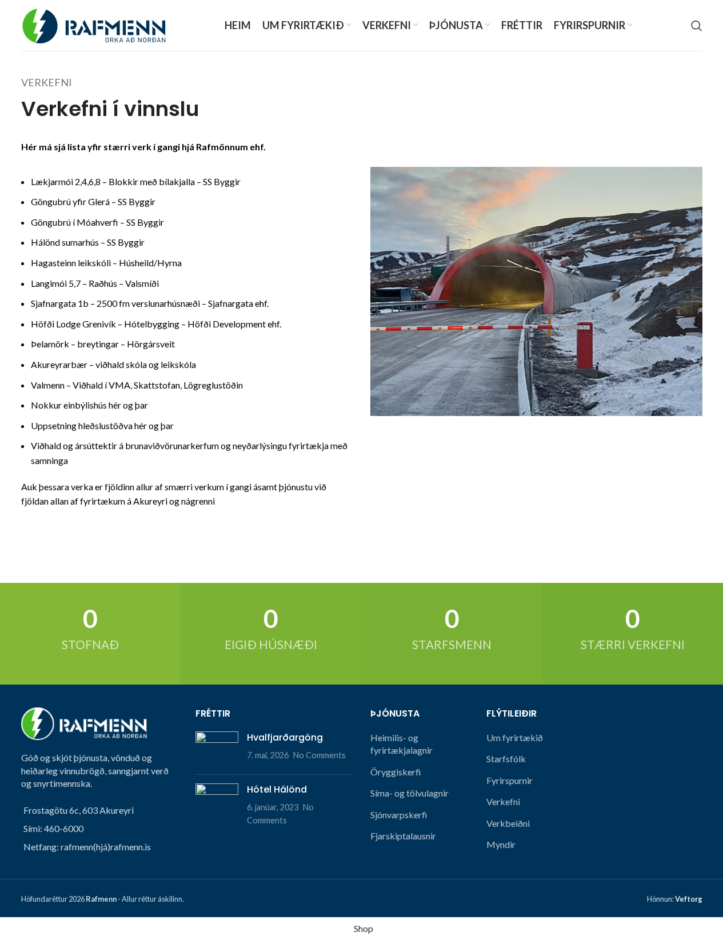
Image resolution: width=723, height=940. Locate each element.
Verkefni (503, 801)
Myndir (501, 844)
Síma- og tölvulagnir (409, 792)
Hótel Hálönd (277, 789)
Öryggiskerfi (395, 771)
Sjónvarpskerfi (399, 814)
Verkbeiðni (508, 823)
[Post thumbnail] (216, 748)
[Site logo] (93, 24)
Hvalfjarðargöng (285, 737)
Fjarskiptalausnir (403, 835)
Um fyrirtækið (514, 737)
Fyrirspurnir (509, 780)
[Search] (696, 25)
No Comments (319, 755)
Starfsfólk (506, 758)
